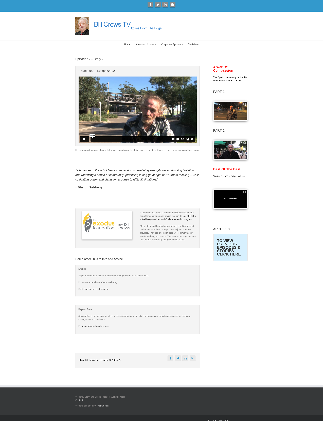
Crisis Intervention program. (178, 219)
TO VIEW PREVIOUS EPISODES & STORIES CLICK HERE (229, 247)
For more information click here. (93, 326)
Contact (79, 400)
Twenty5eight (102, 405)
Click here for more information (93, 289)
